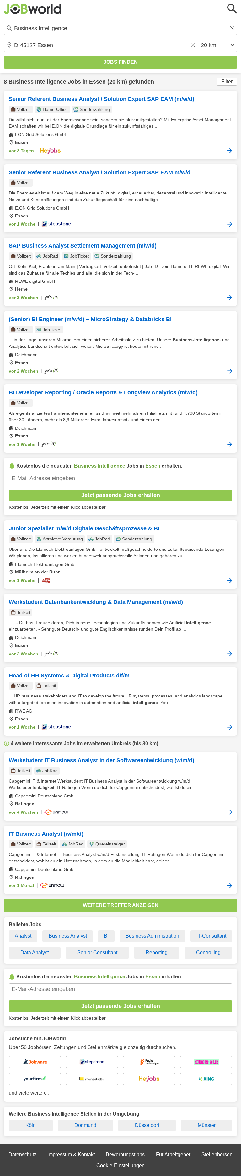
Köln (30, 1125)
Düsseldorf (147, 1125)
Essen (97, 82)
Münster (207, 1125)
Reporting (157, 952)
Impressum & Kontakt (71, 1154)
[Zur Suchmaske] (232, 9)
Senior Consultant (97, 952)
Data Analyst (34, 952)
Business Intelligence (37, 82)
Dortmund (85, 1125)
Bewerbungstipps (125, 1154)
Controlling (208, 952)
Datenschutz (22, 1154)
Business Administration (152, 935)
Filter (227, 81)
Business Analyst (68, 935)
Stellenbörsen (217, 1154)
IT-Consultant (211, 935)
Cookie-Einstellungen (120, 1165)
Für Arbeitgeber (173, 1154)
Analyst (23, 935)
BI (106, 935)
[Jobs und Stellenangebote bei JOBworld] (33, 9)
